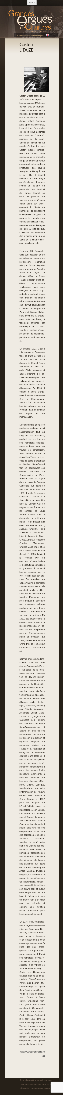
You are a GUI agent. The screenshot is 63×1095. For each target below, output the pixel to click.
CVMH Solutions (50, 1088)
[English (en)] (47, 35)
